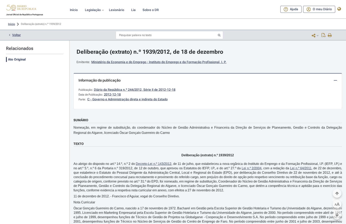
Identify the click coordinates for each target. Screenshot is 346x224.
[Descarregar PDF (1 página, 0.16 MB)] (324, 35)
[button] (21, 8)
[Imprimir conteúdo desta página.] (330, 35)
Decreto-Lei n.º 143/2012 (153, 163)
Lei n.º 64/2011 (301, 168)
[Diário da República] (21, 8)
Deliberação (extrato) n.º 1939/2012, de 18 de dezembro (149, 51)
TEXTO (78, 144)
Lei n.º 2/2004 (252, 168)
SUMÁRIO (80, 120)
